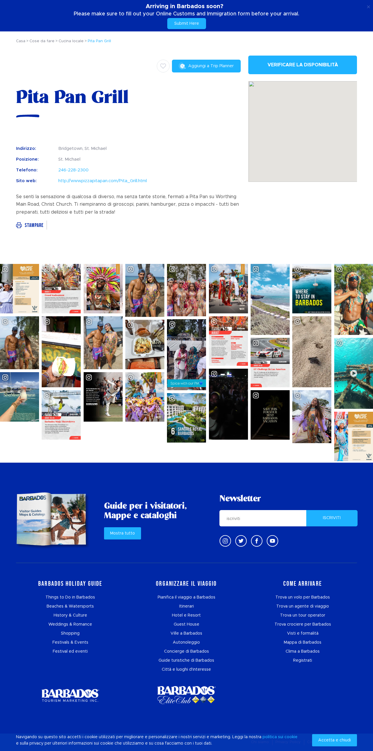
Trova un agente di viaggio (302, 606)
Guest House (186, 624)
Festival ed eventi (70, 651)
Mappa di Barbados (302, 642)
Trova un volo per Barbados (302, 597)
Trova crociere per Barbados (303, 624)
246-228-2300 (73, 170)
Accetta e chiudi (334, 740)
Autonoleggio (186, 642)
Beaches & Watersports (70, 606)
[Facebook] (257, 541)
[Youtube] (272, 541)
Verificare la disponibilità (303, 65)
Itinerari (186, 606)
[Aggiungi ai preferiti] (163, 66)
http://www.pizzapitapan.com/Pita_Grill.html (102, 181)
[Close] (368, 5)
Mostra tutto (122, 533)
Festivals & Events (70, 642)
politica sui (273, 737)
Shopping (70, 633)
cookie (291, 737)
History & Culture (70, 615)
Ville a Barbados (186, 633)
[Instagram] (225, 541)
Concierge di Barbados (186, 651)
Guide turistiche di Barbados (186, 660)
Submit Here (186, 24)
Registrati (302, 660)
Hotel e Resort (186, 615)
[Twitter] (241, 541)
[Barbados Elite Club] (186, 695)
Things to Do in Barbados (70, 597)
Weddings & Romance (70, 624)
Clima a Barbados (303, 651)
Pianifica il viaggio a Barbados (186, 597)
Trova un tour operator (302, 615)
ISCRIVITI (332, 518)
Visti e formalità (303, 633)
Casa (20, 41)
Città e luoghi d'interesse (186, 669)
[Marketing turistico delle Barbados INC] (70, 695)
